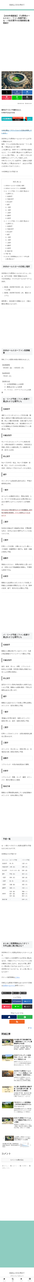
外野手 (9, 218)
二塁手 (9, 210)
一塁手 (9, 207)
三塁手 (9, 213)
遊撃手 (9, 215)
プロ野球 (23, 993)
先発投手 (9, 196)
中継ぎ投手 (10, 199)
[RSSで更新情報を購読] (17, 1022)
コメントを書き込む (17, 1160)
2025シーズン (7, 993)
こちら (17, 977)
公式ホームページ (9, 985)
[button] (27, 98)
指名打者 (9, 251)
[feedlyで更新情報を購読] (24, 1017)
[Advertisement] (17, 48)
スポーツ (16, 993)
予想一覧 (8, 253)
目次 (14, 182)
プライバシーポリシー (17, 1276)
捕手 (8, 204)
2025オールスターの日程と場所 (14, 185)
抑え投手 (9, 202)
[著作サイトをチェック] (9, 1017)
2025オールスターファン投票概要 (15, 188)
